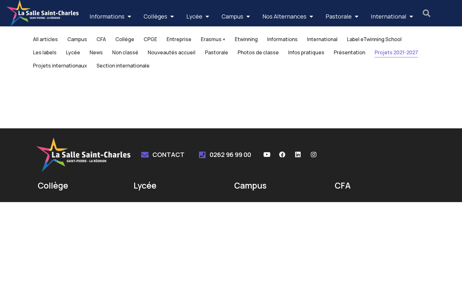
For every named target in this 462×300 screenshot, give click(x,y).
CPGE (150, 39)
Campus (232, 16)
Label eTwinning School (374, 39)
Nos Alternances (284, 16)
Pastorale (339, 16)
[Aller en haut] (449, 287)
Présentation (349, 52)
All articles (45, 39)
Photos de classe (258, 52)
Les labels (45, 52)
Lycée (194, 16)
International (388, 16)
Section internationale (123, 65)
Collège (124, 39)
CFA (101, 39)
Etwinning (246, 39)
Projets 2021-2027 (396, 52)
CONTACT (168, 154)
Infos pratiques (306, 52)
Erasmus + (213, 39)
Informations (107, 16)
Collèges (155, 16)
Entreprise (179, 39)
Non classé (125, 52)
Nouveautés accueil (171, 52)
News (96, 52)
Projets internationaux (60, 65)
